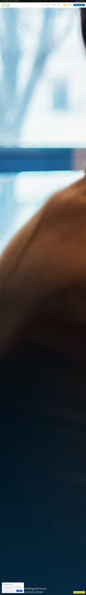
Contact (59, 4)
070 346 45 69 (69, 4)
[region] (13, 588)
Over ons (42, 4)
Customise (6, 590)
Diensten (48, 4)
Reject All (13, 590)
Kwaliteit (54, 4)
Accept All (19, 590)
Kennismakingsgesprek (78, 4)
